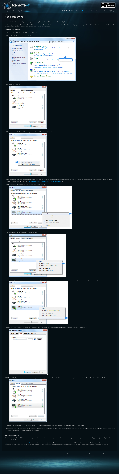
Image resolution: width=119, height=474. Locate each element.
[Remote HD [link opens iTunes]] (108, 8)
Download (107, 10)
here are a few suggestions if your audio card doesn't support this (45, 181)
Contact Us (113, 452)
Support (113, 10)
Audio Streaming (84, 10)
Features (77, 10)
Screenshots (94, 10)
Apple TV (20, 10)
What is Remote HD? (67, 10)
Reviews (101, 10)
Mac (14, 10)
